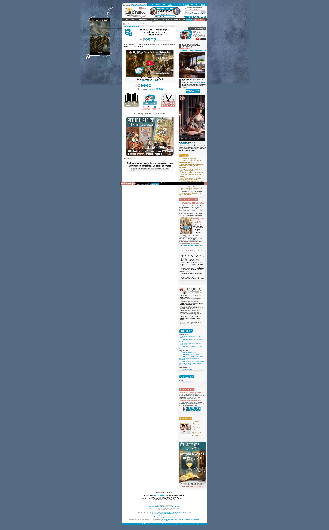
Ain (162, 519)
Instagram (196, 428)
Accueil (134, 24)
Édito (127, 20)
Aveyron (175, 520)
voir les (156, 89)
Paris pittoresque (188, 523)
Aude (170, 520)
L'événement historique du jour (164, 509)
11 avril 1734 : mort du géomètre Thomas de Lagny (191, 340)
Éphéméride (142, 20)
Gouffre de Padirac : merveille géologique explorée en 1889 (190, 179)
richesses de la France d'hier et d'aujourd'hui (174, 512)
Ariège (163, 520)
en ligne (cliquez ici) (190, 144)
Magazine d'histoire (158, 516)
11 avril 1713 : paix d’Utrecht (188, 353)
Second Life (197, 432)
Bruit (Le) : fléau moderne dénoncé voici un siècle (189, 259)
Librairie (182, 523)
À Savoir (182, 20)
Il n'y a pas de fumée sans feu (191, 190)
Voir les (187, 369)
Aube (167, 520)
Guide (133, 20)
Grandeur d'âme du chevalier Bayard (190, 175)
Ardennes (158, 520)
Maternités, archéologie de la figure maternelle (190, 194)
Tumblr (195, 435)
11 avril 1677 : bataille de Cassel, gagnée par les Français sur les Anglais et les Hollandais (191, 358)
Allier (169, 519)
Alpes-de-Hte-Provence (177, 519)
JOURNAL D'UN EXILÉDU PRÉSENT (192, 90)
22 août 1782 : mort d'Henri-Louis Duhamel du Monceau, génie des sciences (192, 269)
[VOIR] (170, 5)
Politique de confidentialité (172, 508)
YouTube (196, 431)
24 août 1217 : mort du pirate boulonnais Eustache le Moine (190, 256)
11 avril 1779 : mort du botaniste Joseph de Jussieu (191, 337)
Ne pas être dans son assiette (191, 273)
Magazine (129, 523)
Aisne (165, 519)
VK (194, 426)
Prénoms (195, 523)
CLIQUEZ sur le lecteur (149, 81)
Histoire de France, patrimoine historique (162, 513)
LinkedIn (196, 425)
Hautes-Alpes (187, 519)
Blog (140, 523)
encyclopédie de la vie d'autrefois (168, 517)
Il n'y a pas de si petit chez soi (191, 188)
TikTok (195, 429)
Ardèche (154, 520)
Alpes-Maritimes (196, 519)
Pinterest (196, 434)
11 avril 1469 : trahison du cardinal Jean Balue (190, 347)
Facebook (196, 422)
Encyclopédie (136, 523)
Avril (151, 24)
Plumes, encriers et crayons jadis (192, 173)
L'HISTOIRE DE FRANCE (159, 495)
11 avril (155, 24)
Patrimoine (174, 20)
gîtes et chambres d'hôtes (158, 514)
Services (200, 523)
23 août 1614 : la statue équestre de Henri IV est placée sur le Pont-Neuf (191, 264)
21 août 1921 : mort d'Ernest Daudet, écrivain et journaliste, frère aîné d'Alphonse (192, 278)
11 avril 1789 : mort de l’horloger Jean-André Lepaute (190, 344)
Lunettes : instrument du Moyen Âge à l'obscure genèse (191, 170)
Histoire (153, 20)
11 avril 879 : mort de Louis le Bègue (190, 355)
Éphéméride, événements (143, 24)
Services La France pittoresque (157, 508)
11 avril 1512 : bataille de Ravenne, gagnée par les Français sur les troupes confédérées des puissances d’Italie (191, 363)
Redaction (165, 36)
